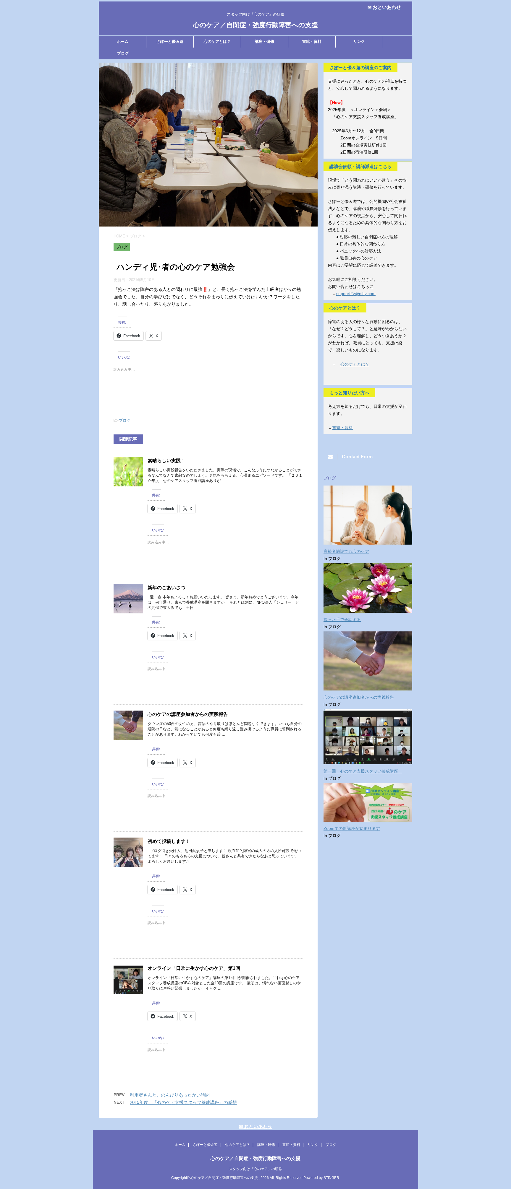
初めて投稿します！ (169, 841)
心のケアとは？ (217, 41)
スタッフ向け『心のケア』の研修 (255, 1169)
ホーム (122, 41)
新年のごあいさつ (166, 587)
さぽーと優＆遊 (169, 41)
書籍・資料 (311, 41)
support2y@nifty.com (356, 293)
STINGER (331, 1178)
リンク (359, 41)
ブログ (123, 53)
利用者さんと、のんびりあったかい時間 (170, 1094)
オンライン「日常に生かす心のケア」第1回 (194, 968)
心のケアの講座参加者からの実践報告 (188, 714)
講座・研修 (264, 41)
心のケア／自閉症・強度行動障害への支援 (255, 25)
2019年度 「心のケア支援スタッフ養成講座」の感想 (183, 1102)
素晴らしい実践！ (166, 460)
